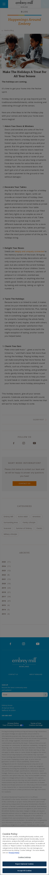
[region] (24, 851)
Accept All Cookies (24, 870)
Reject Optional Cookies (24, 864)
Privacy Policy (14, 853)
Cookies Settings (24, 857)
